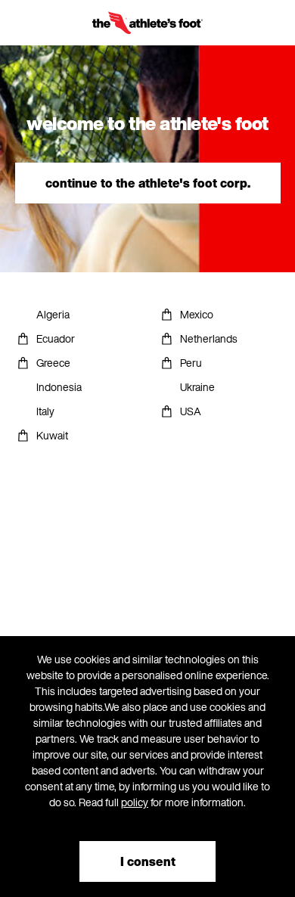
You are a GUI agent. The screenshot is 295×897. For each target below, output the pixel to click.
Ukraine (197, 387)
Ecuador (55, 338)
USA (190, 411)
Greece (53, 363)
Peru (191, 363)
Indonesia (59, 387)
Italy (45, 411)
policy (134, 802)
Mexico (196, 314)
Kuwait (52, 435)
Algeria (53, 314)
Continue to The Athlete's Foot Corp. (147, 183)
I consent (147, 861)
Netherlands (209, 338)
